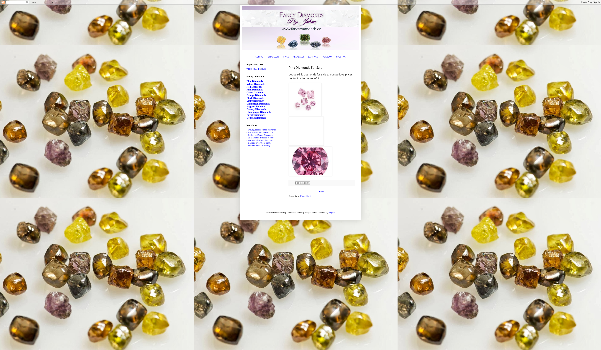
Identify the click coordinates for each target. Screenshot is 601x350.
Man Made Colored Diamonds (260, 140)
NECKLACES (298, 57)
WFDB (249, 69)
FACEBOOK (327, 57)
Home (321, 191)
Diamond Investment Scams (259, 143)
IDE (259, 69)
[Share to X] (302, 183)
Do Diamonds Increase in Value (261, 138)
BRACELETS (273, 57)
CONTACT (259, 57)
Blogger (332, 213)
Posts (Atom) (305, 196)
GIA (254, 69)
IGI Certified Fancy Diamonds (260, 135)
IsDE (264, 69)
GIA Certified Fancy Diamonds (260, 132)
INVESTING (341, 57)
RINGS (286, 57)
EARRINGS (313, 57)
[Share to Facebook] (305, 183)
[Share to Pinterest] (308, 183)
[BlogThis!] (299, 183)
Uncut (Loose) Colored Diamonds (262, 130)
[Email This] (296, 183)
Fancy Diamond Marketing (259, 146)
